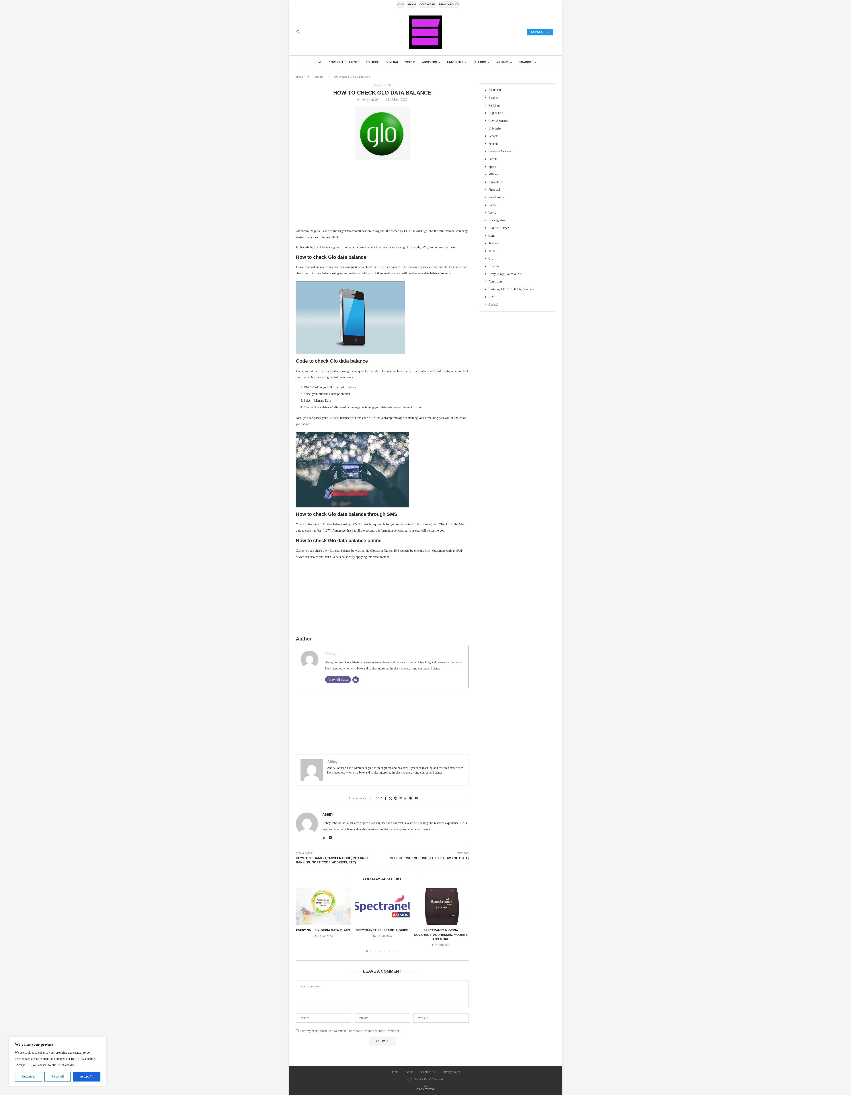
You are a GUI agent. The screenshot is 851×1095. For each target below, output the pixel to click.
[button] (302, 920)
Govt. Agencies (497, 120)
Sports (492, 166)
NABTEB (494, 90)
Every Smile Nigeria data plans (323, 930)
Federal (493, 143)
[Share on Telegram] (410, 798)
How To (493, 266)
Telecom (479, 62)
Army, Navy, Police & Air (504, 274)
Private (492, 159)
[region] (57, 1061)
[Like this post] (380, 798)
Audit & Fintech (498, 228)
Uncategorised (497, 220)
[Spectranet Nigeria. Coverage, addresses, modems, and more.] (441, 906)
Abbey (375, 99)
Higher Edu (495, 113)
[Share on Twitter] (390, 799)
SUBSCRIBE (539, 32)
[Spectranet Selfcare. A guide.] (382, 906)
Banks (492, 205)
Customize (28, 1076)
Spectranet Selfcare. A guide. (382, 930)
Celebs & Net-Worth (501, 151)
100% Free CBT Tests (344, 62)
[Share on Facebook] (386, 798)
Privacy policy (449, 4)
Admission (429, 62)
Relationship (496, 197)
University (455, 62)
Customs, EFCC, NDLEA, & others (511, 289)
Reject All (57, 1076)
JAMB (492, 297)
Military (502, 62)
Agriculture (495, 182)
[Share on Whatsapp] (405, 798)
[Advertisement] (382, 197)
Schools (493, 136)
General (392, 62)
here (427, 550)
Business (493, 97)
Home (400, 4)
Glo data (334, 418)
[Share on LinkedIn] (401, 798)
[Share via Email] (416, 798)
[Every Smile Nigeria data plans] (323, 906)
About (411, 4)
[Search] (298, 32)
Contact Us (427, 4)
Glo (490, 258)
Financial (526, 62)
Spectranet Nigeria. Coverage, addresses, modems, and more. (441, 935)
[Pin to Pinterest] (395, 798)
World (410, 62)
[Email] (355, 679)
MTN (491, 251)
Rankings (494, 105)
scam (491, 235)
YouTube (372, 62)
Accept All (86, 1076)
